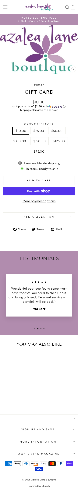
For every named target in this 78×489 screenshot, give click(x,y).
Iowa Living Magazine (38, 453)
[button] (39, 106)
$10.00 (21, 131)
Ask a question (39, 216)
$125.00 (59, 141)
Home (38, 84)
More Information (38, 441)
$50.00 (56, 131)
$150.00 (39, 141)
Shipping (24, 110)
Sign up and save (38, 429)
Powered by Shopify (39, 485)
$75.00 (39, 151)
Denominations (39, 123)
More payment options (39, 201)
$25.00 (38, 131)
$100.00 (19, 141)
